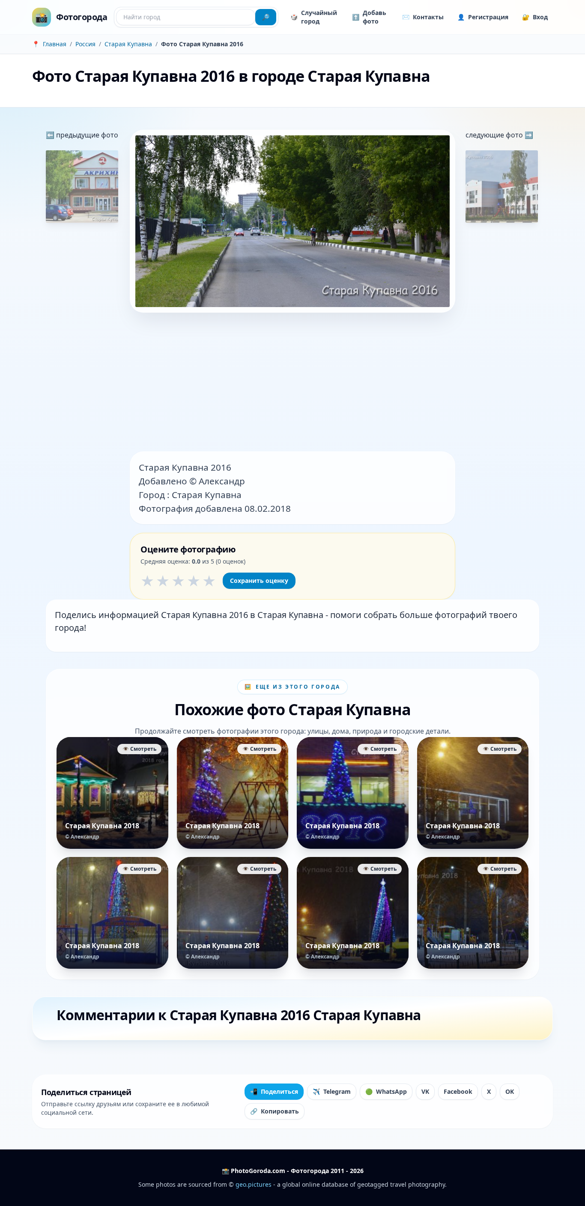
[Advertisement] (292, 383)
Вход (535, 17)
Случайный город (313, 17)
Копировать (274, 1111)
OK (509, 1091)
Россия (85, 44)
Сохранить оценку (259, 580)
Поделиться (274, 1091)
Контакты (423, 17)
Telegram (332, 1091)
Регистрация (482, 17)
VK (425, 1091)
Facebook (458, 1091)
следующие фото (495, 135)
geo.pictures (254, 1184)
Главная (54, 44)
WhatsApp (386, 1091)
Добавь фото (369, 17)
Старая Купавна (128, 44)
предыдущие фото (86, 135)
